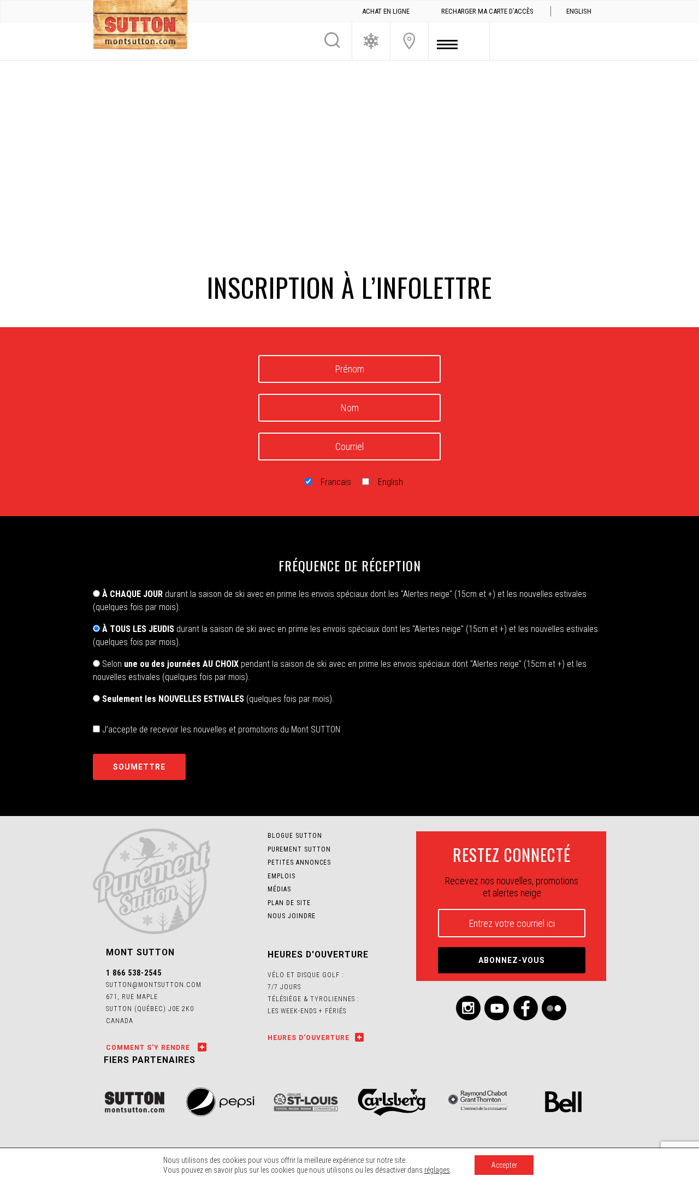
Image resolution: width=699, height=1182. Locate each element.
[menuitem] (578, 11)
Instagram (468, 1008)
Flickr (554, 1008)
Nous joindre (409, 41)
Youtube (496, 1008)
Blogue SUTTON (295, 836)
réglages (437, 1170)
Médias (279, 889)
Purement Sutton (299, 849)
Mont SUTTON (140, 26)
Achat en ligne (386, 11)
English (390, 482)
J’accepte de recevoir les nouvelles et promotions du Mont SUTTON (220, 729)
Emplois (281, 876)
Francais (336, 482)
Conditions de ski (371, 41)
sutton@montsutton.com (154, 985)
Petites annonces (299, 862)
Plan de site (289, 903)
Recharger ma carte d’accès (487, 11)
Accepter (504, 1165)
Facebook (525, 1008)
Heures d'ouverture (309, 1038)
